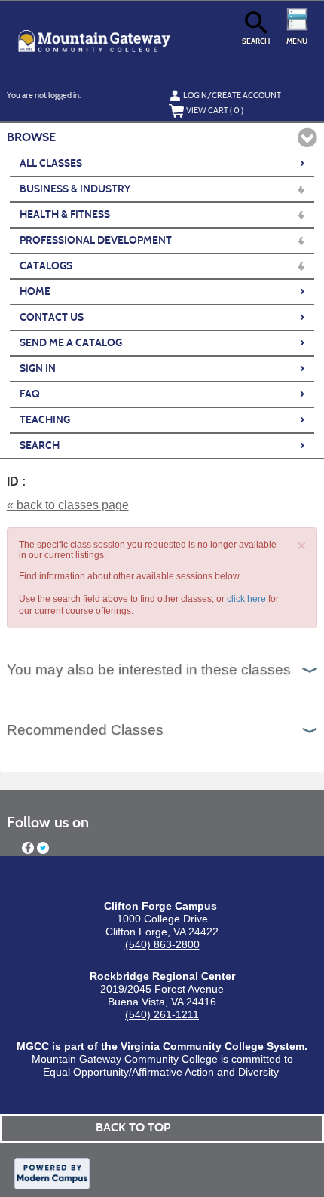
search (256, 41)
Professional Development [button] (96, 240)
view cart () (214, 110)
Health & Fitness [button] (65, 214)
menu (296, 41)
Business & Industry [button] (75, 189)
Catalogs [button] (46, 265)
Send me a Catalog (162, 342)
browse (31, 137)
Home (162, 291)
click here (246, 599)
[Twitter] (43, 848)
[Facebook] (28, 848)
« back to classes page (68, 505)
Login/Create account (232, 95)
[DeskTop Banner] (94, 41)
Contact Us (162, 317)
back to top (133, 1127)
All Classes (162, 163)
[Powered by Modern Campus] (52, 1173)
